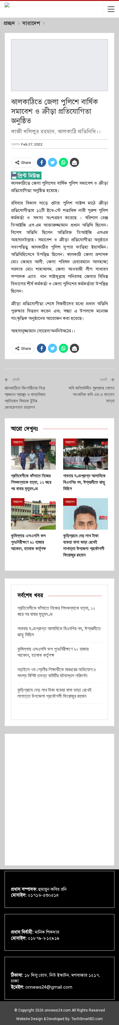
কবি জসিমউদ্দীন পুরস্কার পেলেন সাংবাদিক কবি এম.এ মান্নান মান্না (91, 394)
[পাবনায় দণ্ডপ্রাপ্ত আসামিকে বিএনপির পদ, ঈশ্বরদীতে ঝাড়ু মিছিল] (85, 454)
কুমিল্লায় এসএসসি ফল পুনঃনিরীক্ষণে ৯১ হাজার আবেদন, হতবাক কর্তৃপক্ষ (52, 652)
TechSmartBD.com (87, 1019)
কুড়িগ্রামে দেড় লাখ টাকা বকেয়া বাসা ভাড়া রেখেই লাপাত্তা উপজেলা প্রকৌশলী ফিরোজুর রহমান (54, 693)
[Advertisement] (59, 799)
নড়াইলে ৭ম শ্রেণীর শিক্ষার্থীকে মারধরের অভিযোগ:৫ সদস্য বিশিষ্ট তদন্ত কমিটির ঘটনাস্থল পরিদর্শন (56, 673)
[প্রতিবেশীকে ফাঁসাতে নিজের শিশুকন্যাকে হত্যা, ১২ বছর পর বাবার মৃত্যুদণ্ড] (33, 454)
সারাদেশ (17, 442)
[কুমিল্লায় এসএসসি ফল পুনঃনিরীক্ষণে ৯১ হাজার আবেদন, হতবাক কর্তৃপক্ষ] (33, 514)
